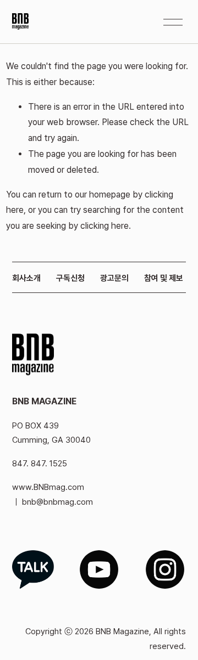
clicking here (104, 226)
